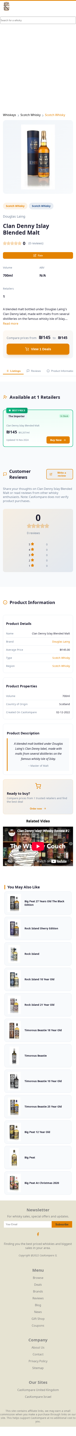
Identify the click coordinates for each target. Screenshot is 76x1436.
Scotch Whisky (30, 115)
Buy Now (56, 440)
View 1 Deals (41, 349)
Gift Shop (38, 1319)
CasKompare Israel (38, 1397)
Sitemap (38, 1368)
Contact (38, 1354)
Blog (38, 1305)
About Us (38, 1347)
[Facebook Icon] (38, 1236)
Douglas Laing (61, 641)
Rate (40, 255)
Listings (15, 370)
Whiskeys (9, 115)
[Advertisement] (38, 56)
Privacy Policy (38, 1361)
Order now (36, 808)
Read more (10, 323)
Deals (38, 1285)
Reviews (36, 370)
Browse (38, 1278)
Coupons (38, 1325)
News (38, 1312)
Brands (38, 1291)
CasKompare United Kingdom (38, 1390)
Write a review (61, 474)
